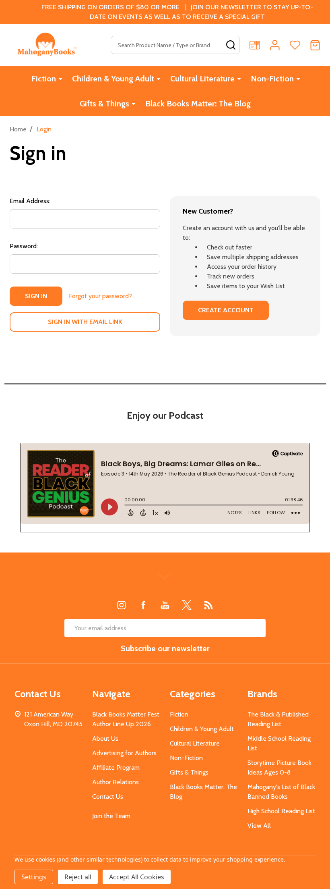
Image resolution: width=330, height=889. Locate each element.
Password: (24, 246)
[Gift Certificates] (255, 45)
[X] (187, 605)
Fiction (43, 78)
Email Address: (30, 201)
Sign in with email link (85, 322)
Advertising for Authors (124, 753)
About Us (105, 738)
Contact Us (107, 796)
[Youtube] (165, 605)
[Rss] (208, 605)
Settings (33, 876)
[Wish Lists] (295, 45)
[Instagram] (121, 605)
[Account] (275, 45)
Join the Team (111, 816)
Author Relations (115, 782)
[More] (60, 78)
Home (18, 129)
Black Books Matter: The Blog (198, 103)
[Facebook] (143, 605)
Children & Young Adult (113, 78)
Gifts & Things (104, 103)
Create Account (226, 310)
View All (259, 825)
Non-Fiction (272, 78)
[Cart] (315, 45)
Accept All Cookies (136, 876)
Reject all (77, 876)
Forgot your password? (100, 296)
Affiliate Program (116, 767)
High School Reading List (281, 811)
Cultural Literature (202, 78)
